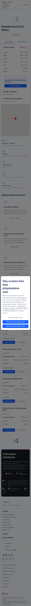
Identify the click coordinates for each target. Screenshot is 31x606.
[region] (15, 303)
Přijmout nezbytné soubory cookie (15, 326)
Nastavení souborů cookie (15, 317)
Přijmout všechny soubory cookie (16, 322)
